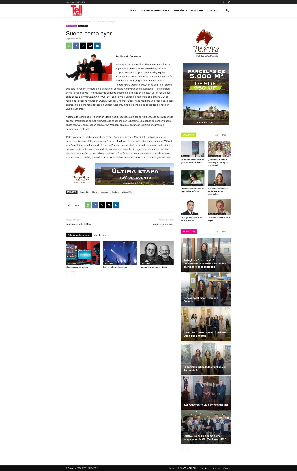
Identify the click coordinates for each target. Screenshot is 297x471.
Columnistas (78, 21)
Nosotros (197, 10)
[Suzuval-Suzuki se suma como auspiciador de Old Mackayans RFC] (206, 427)
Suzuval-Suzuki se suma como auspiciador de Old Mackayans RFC (205, 437)
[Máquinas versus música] (83, 253)
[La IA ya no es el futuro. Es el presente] (192, 207)
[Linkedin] (97, 46)
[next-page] (73, 273)
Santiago (115, 192)
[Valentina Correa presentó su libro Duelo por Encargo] (206, 324)
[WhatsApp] (69, 46)
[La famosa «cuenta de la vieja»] (219, 207)
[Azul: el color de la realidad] (120, 253)
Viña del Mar (127, 192)
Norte (94, 192)
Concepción (84, 192)
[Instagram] (228, 2)
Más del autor (100, 235)
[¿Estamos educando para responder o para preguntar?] (219, 149)
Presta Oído (92, 21)
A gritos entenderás (163, 224)
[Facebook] (223, 2)
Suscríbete (180, 10)
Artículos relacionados (79, 235)
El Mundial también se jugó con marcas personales (218, 191)
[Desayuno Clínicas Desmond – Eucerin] (206, 289)
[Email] (90, 46)
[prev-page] (68, 273)
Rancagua (104, 192)
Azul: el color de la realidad (115, 267)
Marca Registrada (215, 185)
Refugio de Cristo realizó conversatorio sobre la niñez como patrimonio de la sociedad (205, 263)
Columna (185, 156)
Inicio (133, 10)
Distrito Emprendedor (217, 214)
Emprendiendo (214, 156)
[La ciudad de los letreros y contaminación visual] (192, 149)
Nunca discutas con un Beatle (153, 267)
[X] (83, 46)
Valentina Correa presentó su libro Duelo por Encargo (205, 334)
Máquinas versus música (77, 267)
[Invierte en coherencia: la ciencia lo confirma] (192, 178)
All (216, 135)
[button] (227, 10)
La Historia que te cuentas (192, 185)
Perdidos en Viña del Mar (78, 224)
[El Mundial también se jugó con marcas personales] (219, 178)
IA (182, 214)
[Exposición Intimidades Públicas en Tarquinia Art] (206, 358)
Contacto (213, 10)
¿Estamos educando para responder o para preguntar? (218, 162)
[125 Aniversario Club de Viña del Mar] (206, 393)
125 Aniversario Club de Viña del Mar (206, 404)
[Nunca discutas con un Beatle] (157, 253)
